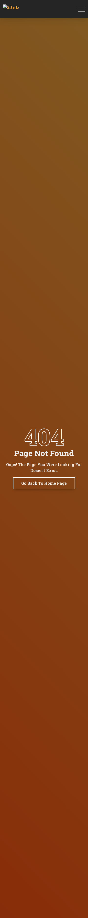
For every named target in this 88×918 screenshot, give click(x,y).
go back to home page (44, 483)
